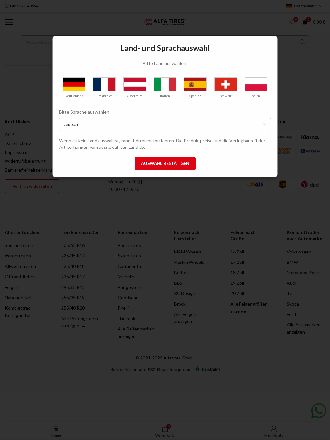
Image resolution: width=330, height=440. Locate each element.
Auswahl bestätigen (165, 163)
